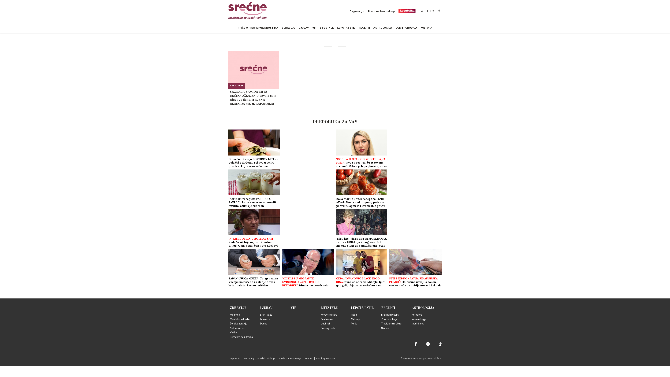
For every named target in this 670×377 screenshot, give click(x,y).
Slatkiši (385, 328)
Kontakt (309, 358)
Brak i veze (237, 85)
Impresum (235, 358)
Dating (263, 323)
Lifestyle (329, 307)
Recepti (388, 307)
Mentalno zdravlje (240, 319)
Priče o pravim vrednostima (258, 27)
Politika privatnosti (325, 358)
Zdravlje (238, 307)
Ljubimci (325, 323)
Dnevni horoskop (381, 11)
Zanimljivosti (328, 328)
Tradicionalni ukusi (391, 323)
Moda (354, 323)
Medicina (235, 314)
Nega (354, 314)
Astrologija (423, 307)
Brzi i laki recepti (390, 314)
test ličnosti (418, 323)
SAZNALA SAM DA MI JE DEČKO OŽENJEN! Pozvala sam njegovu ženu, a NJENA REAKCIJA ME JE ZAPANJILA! (253, 98)
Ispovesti (265, 319)
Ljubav (266, 307)
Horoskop (417, 314)
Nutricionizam (237, 328)
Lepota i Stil (362, 307)
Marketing (249, 358)
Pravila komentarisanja (290, 358)
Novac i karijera (329, 314)
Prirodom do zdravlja (241, 337)
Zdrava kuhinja (389, 319)
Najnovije (356, 11)
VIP (293, 307)
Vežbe (233, 332)
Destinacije (327, 319)
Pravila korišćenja (266, 358)
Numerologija (419, 319)
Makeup (355, 319)
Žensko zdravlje (238, 323)
